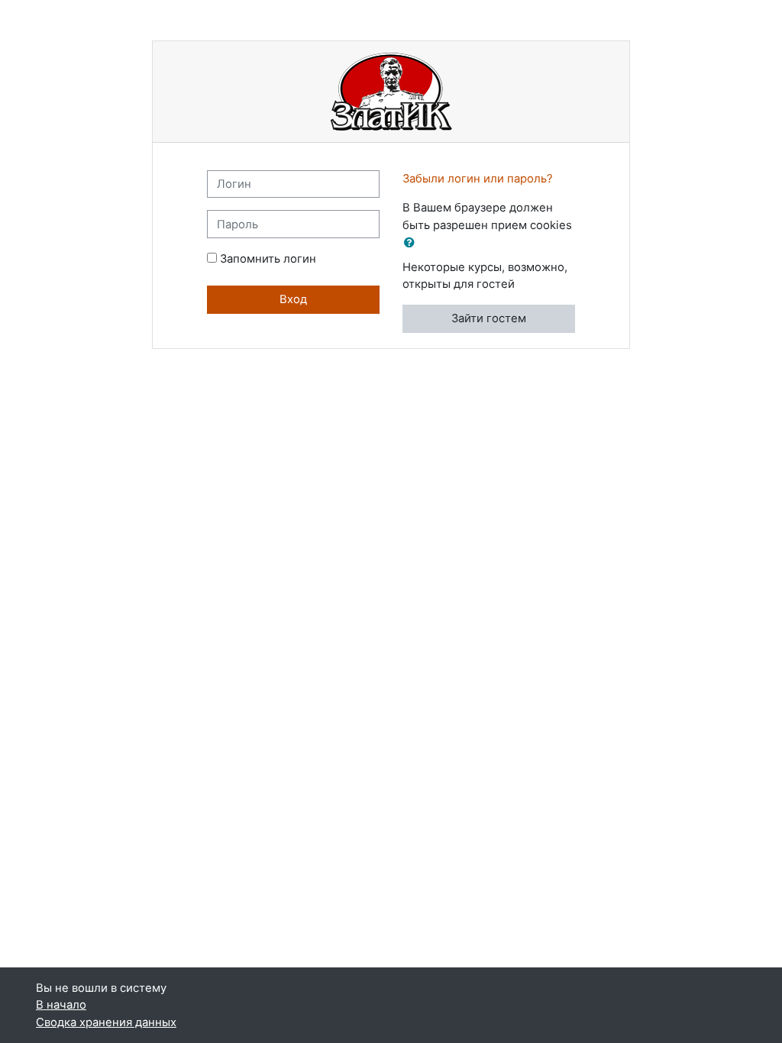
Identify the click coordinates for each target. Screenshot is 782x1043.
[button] (412, 243)
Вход (293, 299)
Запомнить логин (268, 259)
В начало (61, 1005)
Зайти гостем (488, 318)
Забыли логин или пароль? (477, 179)
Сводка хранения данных (106, 1022)
